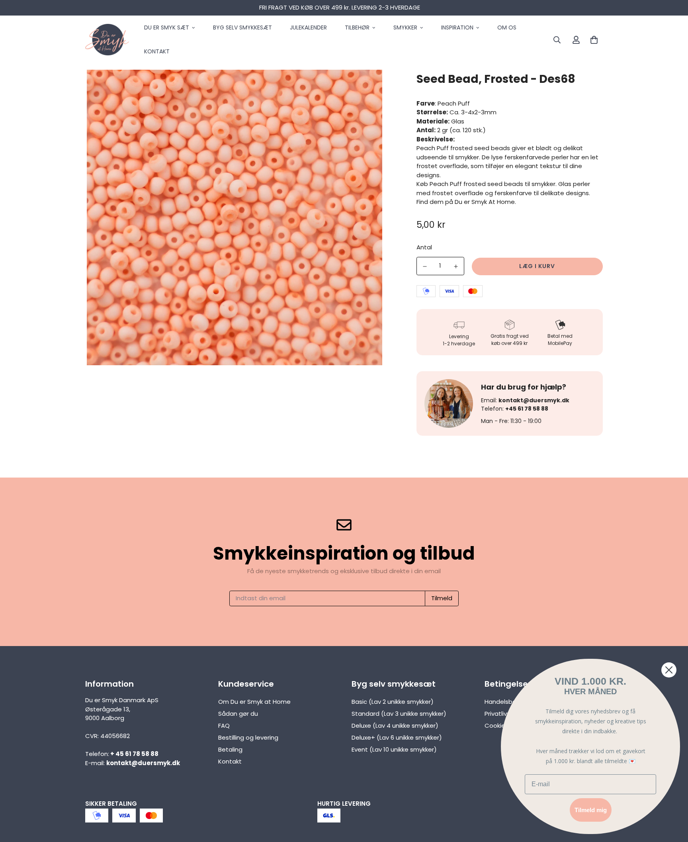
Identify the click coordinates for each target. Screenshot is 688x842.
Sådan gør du (238, 713)
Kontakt (157, 51)
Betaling (230, 749)
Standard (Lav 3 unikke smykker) (399, 713)
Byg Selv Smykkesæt (242, 27)
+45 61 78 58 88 (526, 409)
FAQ (224, 725)
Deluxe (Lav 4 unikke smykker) (395, 725)
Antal (424, 247)
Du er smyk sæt (166, 27)
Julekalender (308, 27)
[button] (592, 40)
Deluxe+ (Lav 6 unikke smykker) (397, 737)
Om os (506, 27)
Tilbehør (357, 27)
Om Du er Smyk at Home (254, 701)
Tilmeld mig (591, 810)
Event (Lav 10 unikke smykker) (394, 749)
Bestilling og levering (248, 737)
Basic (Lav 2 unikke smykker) (393, 701)
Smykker (405, 27)
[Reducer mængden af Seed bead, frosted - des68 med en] (425, 266)
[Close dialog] (669, 670)
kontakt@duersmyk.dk (533, 400)
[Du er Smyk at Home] (107, 39)
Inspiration (457, 27)
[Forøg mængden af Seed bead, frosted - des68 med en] (456, 266)
